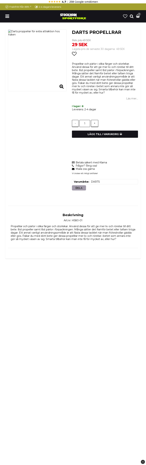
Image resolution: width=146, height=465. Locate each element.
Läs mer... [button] (132, 98)
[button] (125, 16)
